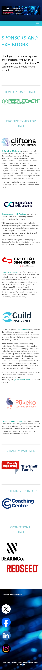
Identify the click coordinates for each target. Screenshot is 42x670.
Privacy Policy (34, 662)
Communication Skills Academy (14, 214)
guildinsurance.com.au (22, 380)
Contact (22, 665)
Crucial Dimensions (9, 272)
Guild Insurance (23, 330)
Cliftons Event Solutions (11, 151)
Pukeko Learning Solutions (12, 421)
